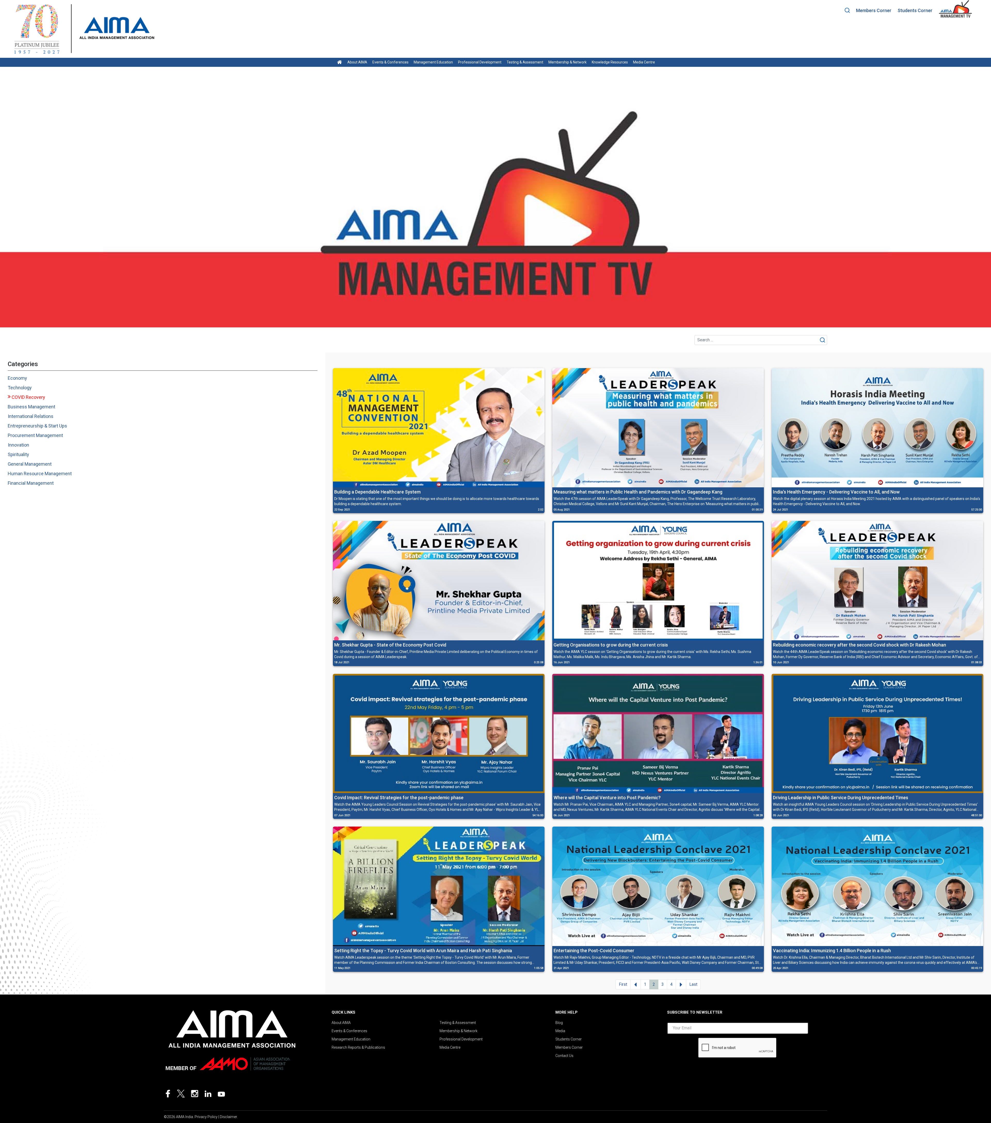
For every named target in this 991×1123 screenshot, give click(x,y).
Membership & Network (567, 62)
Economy (17, 378)
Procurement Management (35, 435)
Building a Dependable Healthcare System (377, 492)
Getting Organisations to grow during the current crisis (611, 645)
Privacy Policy (206, 1117)
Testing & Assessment (525, 62)
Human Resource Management (40, 473)
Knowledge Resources (610, 62)
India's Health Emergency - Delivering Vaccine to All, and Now (836, 492)
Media (560, 1031)
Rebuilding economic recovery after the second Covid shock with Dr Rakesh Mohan (859, 645)
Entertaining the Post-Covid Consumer (594, 950)
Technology (20, 387)
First (623, 984)
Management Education (433, 62)
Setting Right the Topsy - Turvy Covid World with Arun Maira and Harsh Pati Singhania (423, 950)
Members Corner (873, 10)
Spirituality (18, 454)
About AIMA (357, 62)
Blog (559, 1023)
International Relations (30, 416)
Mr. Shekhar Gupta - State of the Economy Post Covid (390, 645)
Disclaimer (228, 1117)
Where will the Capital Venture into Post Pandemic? (607, 797)
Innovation (18, 445)
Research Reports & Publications (358, 1047)
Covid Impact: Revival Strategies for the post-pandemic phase (398, 797)
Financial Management (31, 483)
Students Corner (915, 10)
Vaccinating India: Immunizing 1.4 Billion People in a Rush (832, 950)
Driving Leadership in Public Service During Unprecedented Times (840, 797)
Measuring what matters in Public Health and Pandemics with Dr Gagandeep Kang (638, 492)
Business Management (31, 406)
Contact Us (564, 1056)
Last (693, 984)
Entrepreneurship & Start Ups (37, 426)
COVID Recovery (28, 397)
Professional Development (479, 62)
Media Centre (644, 62)
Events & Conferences (390, 62)
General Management (30, 464)
